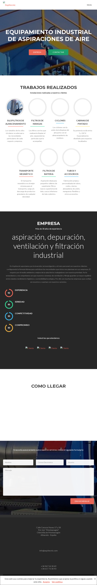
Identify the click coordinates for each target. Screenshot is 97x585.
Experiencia (21, 290)
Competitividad (23, 313)
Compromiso (22, 325)
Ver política (57, 582)
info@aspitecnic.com (48, 550)
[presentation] (9, 293)
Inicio (89, 5)
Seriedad (20, 301)
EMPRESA (37, 52)
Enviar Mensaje (82, 501)
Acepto (46, 582)
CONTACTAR (58, 52)
